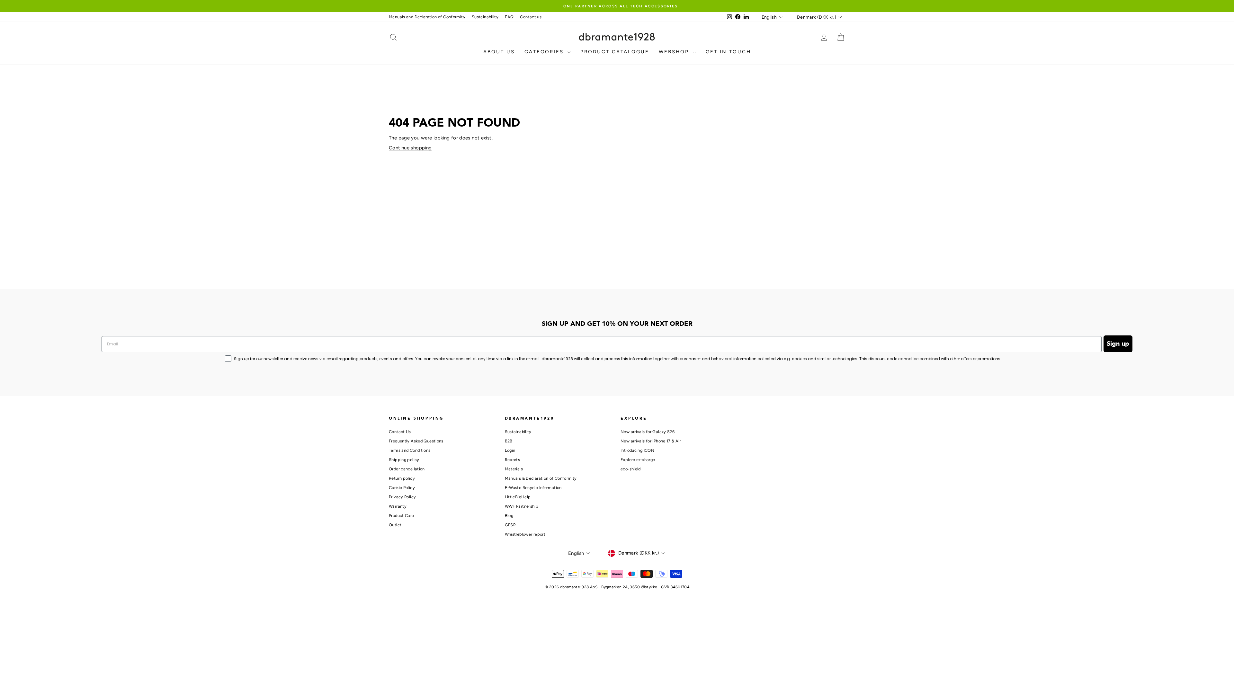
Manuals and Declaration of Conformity (427, 16)
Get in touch (728, 52)
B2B (509, 441)
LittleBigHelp (518, 496)
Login (510, 450)
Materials (514, 469)
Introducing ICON (637, 450)
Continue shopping (410, 148)
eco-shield (631, 469)
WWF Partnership (522, 506)
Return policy (402, 478)
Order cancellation (407, 469)
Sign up (1118, 344)
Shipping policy (404, 459)
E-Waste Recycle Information (533, 487)
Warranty (398, 506)
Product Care (401, 515)
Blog (509, 515)
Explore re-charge (638, 459)
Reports (512, 459)
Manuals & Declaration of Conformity (541, 478)
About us (499, 52)
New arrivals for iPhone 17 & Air (651, 441)
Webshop (675, 52)
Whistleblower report (525, 534)
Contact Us (400, 431)
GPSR (510, 524)
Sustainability (485, 16)
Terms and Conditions (410, 450)
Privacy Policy (402, 496)
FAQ (509, 16)
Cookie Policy (402, 487)
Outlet (395, 524)
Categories (545, 52)
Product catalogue (614, 52)
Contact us (530, 16)
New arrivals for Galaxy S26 (648, 431)
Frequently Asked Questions (416, 441)
